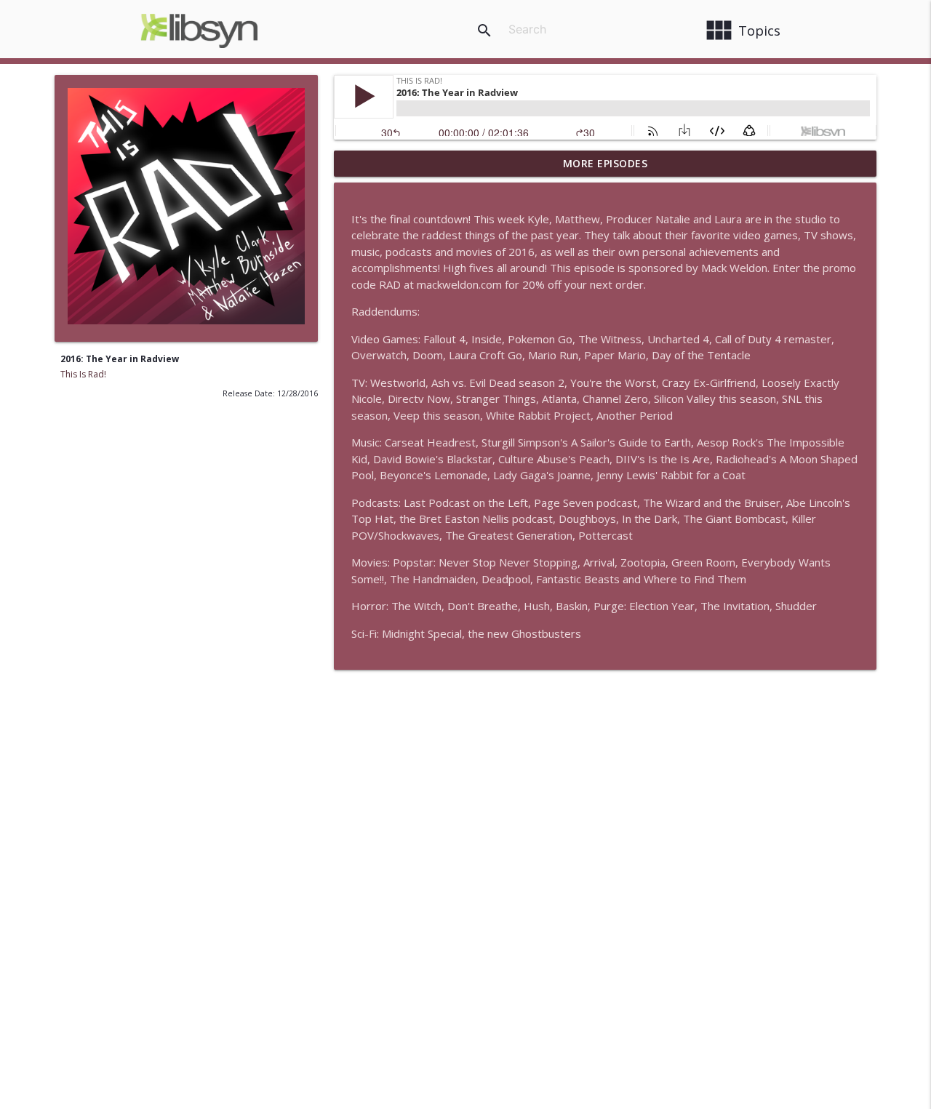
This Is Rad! (83, 374)
